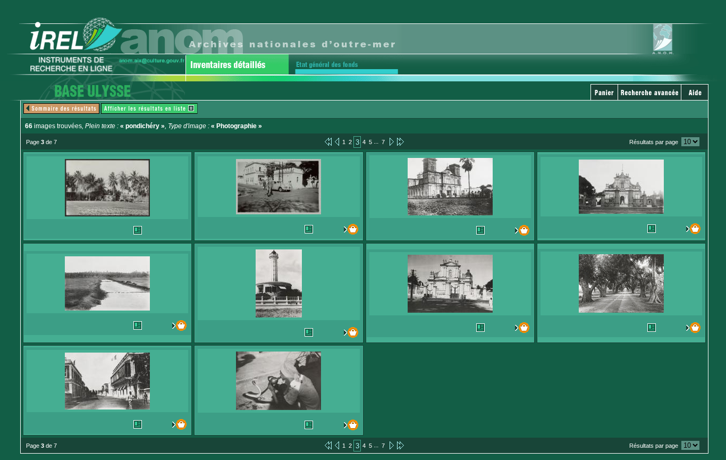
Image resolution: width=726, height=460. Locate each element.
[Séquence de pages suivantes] (400, 141)
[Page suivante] (390, 141)
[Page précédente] (337, 141)
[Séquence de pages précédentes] (328, 141)
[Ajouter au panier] (348, 229)
